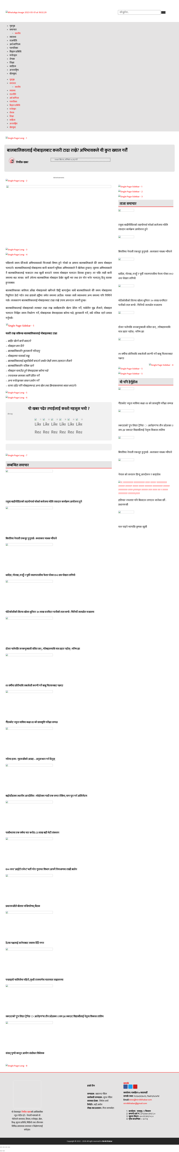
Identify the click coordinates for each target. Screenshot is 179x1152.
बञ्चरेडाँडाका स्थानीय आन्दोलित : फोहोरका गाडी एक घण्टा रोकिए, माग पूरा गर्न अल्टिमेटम (46, 796)
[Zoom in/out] (9, 1147)
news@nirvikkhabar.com (140, 1100)
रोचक (12, 59)
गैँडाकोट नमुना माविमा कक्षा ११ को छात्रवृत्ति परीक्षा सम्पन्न (32, 722)
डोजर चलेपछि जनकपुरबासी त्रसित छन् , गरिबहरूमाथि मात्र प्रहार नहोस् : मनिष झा (43, 649)
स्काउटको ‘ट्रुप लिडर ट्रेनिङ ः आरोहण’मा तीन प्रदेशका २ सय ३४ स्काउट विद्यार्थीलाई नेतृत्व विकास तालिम (55, 1016)
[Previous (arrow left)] (1, 1150)
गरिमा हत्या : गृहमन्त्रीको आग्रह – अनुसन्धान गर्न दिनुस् (30, 759)
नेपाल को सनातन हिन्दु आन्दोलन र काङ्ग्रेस (139, 474)
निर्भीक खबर (26, 1112)
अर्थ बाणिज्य (15, 44)
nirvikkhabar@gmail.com (135, 1103)
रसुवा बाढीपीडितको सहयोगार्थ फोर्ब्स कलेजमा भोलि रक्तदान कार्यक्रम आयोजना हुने (44, 501)
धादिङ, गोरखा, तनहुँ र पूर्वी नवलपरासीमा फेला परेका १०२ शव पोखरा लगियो (40, 575)
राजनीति (13, 41)
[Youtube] (135, 1087)
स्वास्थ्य (13, 37)
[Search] (163, 12)
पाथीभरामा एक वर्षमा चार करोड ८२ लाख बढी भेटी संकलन (32, 832)
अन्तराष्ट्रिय (14, 70)
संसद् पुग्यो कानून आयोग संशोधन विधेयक (25, 1053)
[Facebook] (125, 1087)
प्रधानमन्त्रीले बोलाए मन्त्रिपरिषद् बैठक (23, 906)
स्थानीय (18, 33)
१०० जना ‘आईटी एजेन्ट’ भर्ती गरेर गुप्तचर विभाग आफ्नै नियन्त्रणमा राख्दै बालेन (41, 869)
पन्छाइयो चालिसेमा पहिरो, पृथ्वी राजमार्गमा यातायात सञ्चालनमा (34, 980)
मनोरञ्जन (13, 55)
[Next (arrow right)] (4, 1150)
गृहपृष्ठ (12, 26)
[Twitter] (130, 1087)
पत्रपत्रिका (14, 48)
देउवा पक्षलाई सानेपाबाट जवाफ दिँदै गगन (25, 943)
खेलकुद (13, 74)
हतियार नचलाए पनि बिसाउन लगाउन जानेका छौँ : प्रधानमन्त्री (142, 502)
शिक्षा (12, 63)
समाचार (13, 30)
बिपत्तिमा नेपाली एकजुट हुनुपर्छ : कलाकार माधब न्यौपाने (31, 538)
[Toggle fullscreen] (6, 1147)
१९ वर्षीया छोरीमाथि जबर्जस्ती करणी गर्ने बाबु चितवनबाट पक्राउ (34, 685)
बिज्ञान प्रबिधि (15, 52)
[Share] (4, 1147)
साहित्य (13, 66)
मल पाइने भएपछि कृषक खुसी (132, 526)
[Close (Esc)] (1, 1147)
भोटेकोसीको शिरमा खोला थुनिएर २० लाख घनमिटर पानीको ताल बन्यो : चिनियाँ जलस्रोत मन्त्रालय (50, 612)
